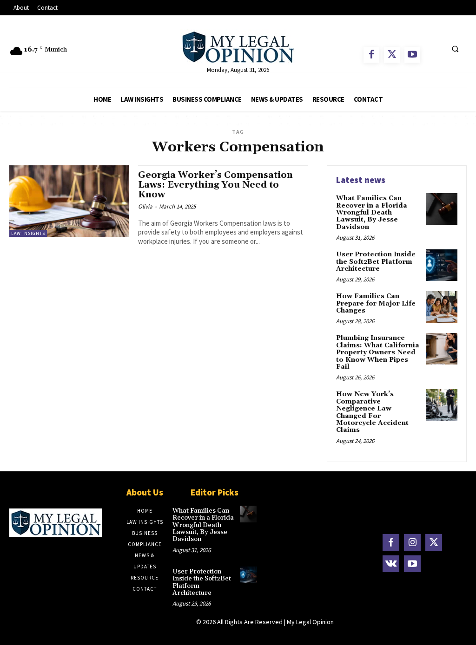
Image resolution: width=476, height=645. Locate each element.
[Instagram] (412, 542)
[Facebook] (371, 55)
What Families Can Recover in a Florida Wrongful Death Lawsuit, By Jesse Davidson (371, 212)
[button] (455, 49)
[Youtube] (412, 55)
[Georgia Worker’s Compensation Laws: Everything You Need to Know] (69, 201)
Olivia (145, 206)
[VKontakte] (391, 563)
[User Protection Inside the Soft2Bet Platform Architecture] (441, 265)
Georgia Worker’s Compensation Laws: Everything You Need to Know (215, 184)
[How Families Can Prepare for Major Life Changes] (441, 307)
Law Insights (28, 233)
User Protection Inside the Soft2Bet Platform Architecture (376, 261)
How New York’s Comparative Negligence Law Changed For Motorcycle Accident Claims (372, 412)
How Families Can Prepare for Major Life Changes (376, 303)
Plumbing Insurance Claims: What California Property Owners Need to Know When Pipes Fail (377, 352)
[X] (392, 55)
